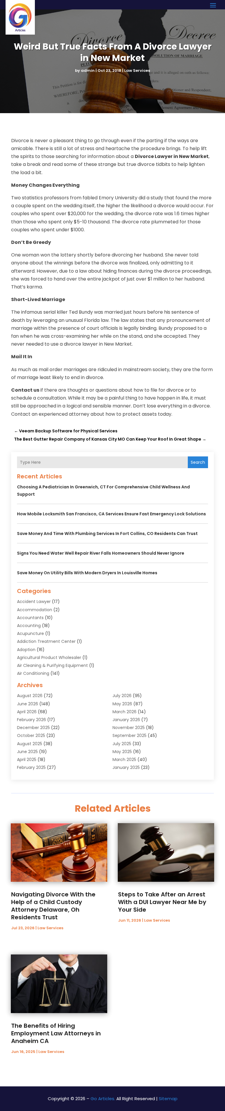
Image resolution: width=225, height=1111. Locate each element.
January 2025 (126, 767)
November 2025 (128, 728)
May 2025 (122, 752)
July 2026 (122, 696)
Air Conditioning (33, 673)
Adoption (26, 650)
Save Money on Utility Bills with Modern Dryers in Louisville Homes (87, 573)
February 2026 (31, 720)
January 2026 (126, 720)
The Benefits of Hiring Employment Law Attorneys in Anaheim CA (56, 1033)
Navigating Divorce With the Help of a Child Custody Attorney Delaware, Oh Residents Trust (53, 905)
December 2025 (33, 728)
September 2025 (129, 735)
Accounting (29, 625)
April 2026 (27, 712)
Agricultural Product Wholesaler (49, 657)
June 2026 (27, 704)
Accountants (30, 618)
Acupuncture (30, 633)
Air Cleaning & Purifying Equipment (52, 665)
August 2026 (29, 696)
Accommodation (34, 610)
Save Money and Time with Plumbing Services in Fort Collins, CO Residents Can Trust (107, 533)
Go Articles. (103, 1098)
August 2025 (29, 744)
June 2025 (27, 752)
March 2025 (124, 759)
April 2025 (26, 759)
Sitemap (168, 1098)
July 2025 (121, 744)
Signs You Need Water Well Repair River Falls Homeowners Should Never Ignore (100, 553)
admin (88, 70)
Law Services (137, 70)
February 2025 (31, 767)
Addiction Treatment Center (46, 641)
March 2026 (124, 712)
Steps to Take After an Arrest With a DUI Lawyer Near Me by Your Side (162, 902)
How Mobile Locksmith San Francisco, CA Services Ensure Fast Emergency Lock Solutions (111, 514)
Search (198, 462)
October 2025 (31, 735)
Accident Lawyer (34, 601)
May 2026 (122, 704)
